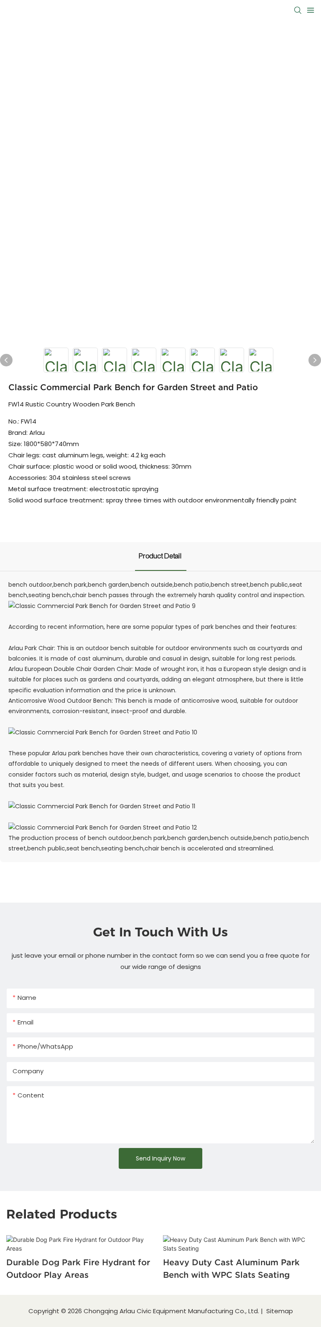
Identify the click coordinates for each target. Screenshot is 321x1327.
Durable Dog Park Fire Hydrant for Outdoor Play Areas (78, 1268)
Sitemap (279, 1311)
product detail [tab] (160, 556)
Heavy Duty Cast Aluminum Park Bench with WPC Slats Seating (231, 1268)
